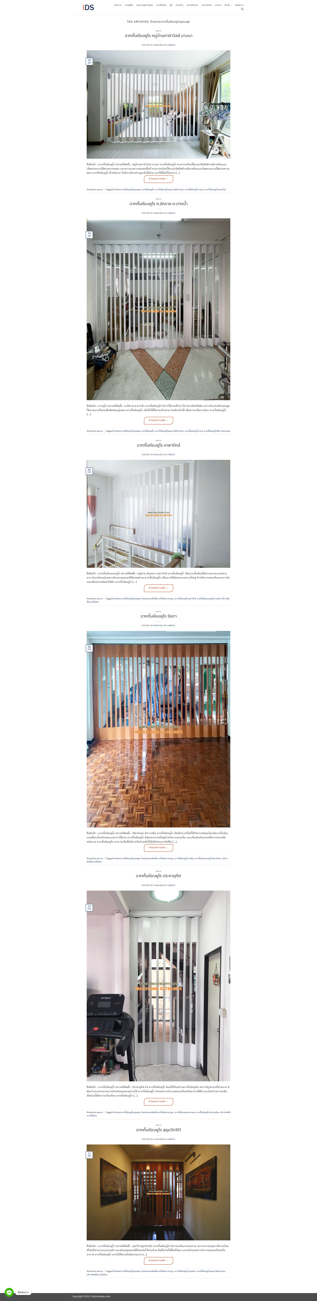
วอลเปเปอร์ (206, 5)
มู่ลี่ (171, 5)
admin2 (171, 45)
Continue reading (158, 179)
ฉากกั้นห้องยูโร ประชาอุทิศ (158, 876)
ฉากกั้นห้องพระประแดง (185, 1112)
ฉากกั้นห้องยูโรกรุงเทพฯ (185, 1271)
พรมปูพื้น (129, 5)
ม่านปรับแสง (192, 5)
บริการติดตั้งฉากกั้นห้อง (97, 1275)
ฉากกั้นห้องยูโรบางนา (194, 189)
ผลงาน (218, 5)
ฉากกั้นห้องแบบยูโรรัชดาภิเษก (208, 858)
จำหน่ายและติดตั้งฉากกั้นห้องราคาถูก (157, 598)
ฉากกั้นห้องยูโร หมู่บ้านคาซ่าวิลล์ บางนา (158, 35)
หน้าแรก (118, 5)
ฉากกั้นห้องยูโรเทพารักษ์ (215, 189)
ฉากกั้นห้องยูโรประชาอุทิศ (207, 1112)
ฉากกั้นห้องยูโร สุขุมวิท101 (158, 1130)
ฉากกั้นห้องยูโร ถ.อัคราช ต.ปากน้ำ (158, 203)
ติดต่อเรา (239, 5)
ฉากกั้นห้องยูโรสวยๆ (194, 431)
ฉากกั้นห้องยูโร (147, 189)
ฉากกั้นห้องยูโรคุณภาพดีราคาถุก (169, 189)
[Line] (9, 1292)
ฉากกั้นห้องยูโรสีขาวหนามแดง (217, 431)
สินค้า (227, 5)
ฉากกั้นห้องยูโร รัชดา (159, 616)
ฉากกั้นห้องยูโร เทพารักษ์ (158, 445)
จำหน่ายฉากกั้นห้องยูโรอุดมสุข (126, 189)
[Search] (242, 9)
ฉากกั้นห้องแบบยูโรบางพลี (208, 598)
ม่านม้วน (179, 5)
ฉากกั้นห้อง (161, 5)
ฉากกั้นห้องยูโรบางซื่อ (184, 858)
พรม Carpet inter (144, 5)
